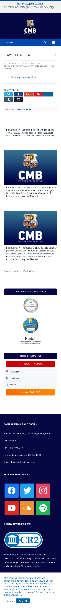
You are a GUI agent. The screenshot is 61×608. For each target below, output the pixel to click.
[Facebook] (12, 490)
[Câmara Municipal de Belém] (30, 26)
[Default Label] (12, 508)
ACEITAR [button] (23, 600)
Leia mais (29, 591)
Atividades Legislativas (14, 66)
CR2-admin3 (13, 63)
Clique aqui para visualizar (23, 77)
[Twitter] (27, 490)
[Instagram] (43, 490)
